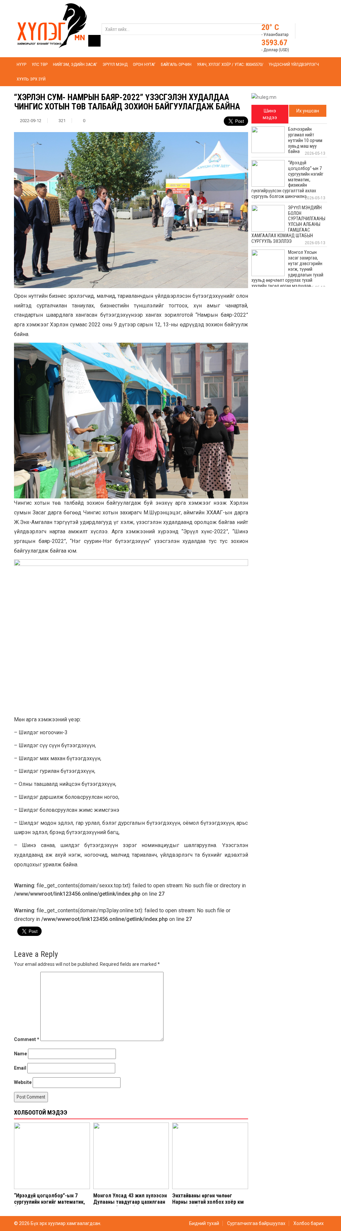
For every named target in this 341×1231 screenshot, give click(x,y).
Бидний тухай (204, 1223)
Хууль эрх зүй (31, 79)
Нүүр (21, 64)
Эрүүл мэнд (115, 64)
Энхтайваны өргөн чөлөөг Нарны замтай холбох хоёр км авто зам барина (208, 1201)
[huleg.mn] (52, 25)
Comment (26, 1039)
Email (20, 1068)
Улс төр (40, 64)
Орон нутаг (144, 64)
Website (23, 1082)
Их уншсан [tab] (307, 110)
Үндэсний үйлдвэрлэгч (294, 64)
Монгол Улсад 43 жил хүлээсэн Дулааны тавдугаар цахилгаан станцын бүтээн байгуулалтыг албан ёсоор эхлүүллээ (130, 1205)
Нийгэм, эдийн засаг (75, 64)
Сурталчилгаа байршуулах (256, 1223)
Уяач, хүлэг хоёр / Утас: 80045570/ (230, 64)
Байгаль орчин (176, 64)
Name (20, 1053)
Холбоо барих (308, 1223)
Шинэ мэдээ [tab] (270, 114)
